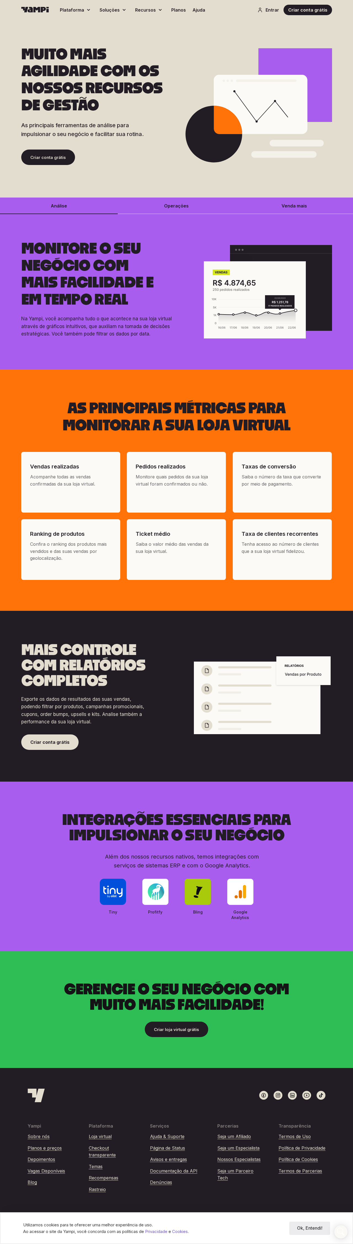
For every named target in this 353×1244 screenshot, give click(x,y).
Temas (96, 1166)
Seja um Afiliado (234, 1136)
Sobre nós (39, 1136)
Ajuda (198, 10)
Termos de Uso (295, 1136)
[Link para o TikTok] (321, 1095)
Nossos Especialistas (239, 1159)
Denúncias (161, 1182)
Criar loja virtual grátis (176, 1029)
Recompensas (103, 1178)
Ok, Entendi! (309, 1228)
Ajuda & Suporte (167, 1136)
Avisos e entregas (168, 1159)
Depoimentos (41, 1159)
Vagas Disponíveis (46, 1171)
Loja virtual (100, 1136)
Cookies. (180, 1231)
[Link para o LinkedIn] (292, 1095)
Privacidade (157, 1231)
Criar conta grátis (307, 10)
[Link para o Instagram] (278, 1095)
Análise (59, 206)
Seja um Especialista (238, 1148)
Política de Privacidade (302, 1148)
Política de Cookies (298, 1159)
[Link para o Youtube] (306, 1095)
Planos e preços (45, 1148)
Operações (176, 206)
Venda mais (294, 206)
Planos (178, 10)
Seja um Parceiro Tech (235, 1174)
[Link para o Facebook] (263, 1095)
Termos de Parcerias (300, 1171)
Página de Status (167, 1148)
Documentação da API (173, 1171)
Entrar (272, 10)
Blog (32, 1182)
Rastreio (97, 1189)
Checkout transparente (102, 1151)
